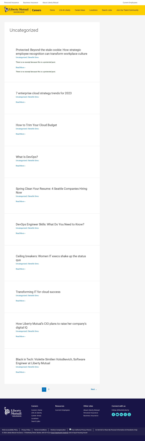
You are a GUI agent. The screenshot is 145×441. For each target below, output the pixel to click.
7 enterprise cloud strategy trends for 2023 (44, 93)
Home (52, 10)
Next (94, 389)
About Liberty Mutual (50, 3)
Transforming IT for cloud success (38, 292)
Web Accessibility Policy (10, 430)
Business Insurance (30, 3)
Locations (93, 10)
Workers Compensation (58, 430)
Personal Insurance (11, 3)
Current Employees (130, 3)
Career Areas (80, 10)
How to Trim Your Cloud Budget (36, 125)
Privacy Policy (26, 430)
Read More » (20, 67)
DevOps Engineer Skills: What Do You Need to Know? (50, 224)
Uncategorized (21, 57)
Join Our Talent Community (127, 10)
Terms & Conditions (40, 430)
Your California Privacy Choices (81, 430)
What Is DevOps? (27, 157)
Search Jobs (107, 10)
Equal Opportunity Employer (59, 433)
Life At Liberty (64, 10)
